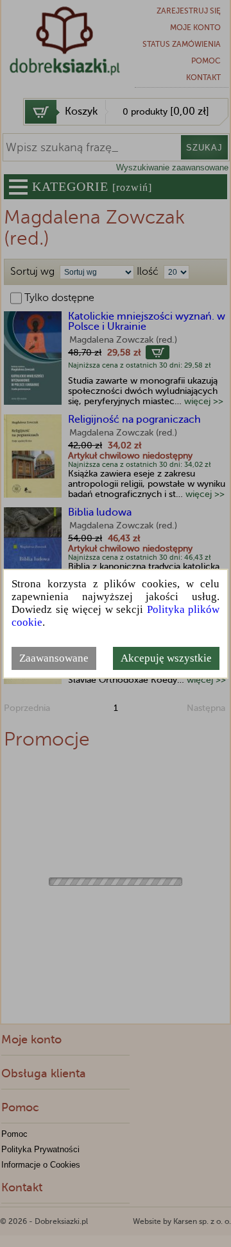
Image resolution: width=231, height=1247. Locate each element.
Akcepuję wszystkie (166, 658)
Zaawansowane (54, 658)
